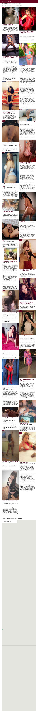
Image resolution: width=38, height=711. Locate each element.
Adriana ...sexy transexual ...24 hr (27, 122)
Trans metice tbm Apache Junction (9, 143)
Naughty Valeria (24, 462)
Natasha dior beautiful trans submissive (9, 418)
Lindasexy (22, 221)
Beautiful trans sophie (25, 335)
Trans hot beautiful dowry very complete (10, 501)
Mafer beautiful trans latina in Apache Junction (10, 111)
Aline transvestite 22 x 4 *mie (10, 261)
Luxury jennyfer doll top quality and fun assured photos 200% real (10, 57)
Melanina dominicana (8, 211)
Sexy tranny (5, 350)
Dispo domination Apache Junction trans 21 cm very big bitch (10, 387)
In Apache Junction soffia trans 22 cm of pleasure (27, 270)
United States (8, 3)
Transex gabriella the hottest (10, 312)
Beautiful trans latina (8, 24)
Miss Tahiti (22, 65)
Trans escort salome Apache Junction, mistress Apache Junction (27, 32)
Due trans (5, 240)
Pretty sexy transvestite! (26, 162)
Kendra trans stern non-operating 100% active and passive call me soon (26, 302)
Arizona (13, 3)
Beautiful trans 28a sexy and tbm (27, 380)
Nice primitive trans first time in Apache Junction (10, 462)
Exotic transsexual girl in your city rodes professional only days (10, 185)
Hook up (3, 3)
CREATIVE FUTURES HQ (6, 1)
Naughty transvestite (25, 423)
